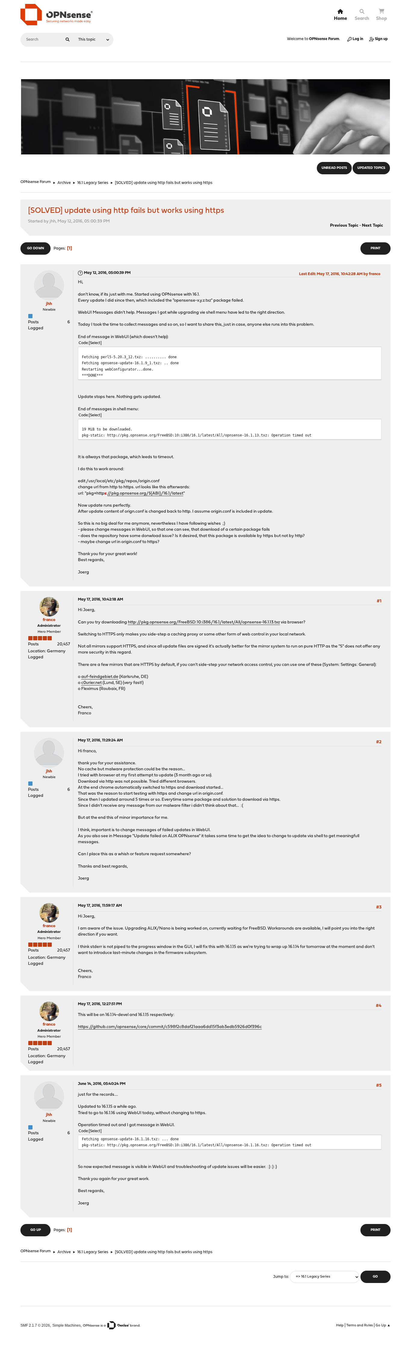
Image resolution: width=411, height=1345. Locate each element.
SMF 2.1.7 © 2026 (35, 1325)
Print (375, 248)
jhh (49, 304)
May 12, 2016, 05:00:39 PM (107, 273)
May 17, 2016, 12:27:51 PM (100, 1004)
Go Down (35, 248)
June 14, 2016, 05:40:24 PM (101, 1084)
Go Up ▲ (383, 1325)
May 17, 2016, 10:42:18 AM (100, 599)
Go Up (35, 1230)
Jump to (280, 1277)
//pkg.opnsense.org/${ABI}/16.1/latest (145, 493)
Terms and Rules (359, 1325)
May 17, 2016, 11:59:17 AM (100, 906)
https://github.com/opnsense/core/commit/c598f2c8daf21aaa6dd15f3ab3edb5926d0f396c (170, 1027)
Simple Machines (66, 1325)
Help (340, 1325)
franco (49, 620)
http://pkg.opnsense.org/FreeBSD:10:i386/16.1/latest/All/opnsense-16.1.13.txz (204, 622)
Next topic (372, 225)
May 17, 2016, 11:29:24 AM (100, 740)
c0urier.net (91, 683)
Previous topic (344, 225)
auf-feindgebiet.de (99, 677)
